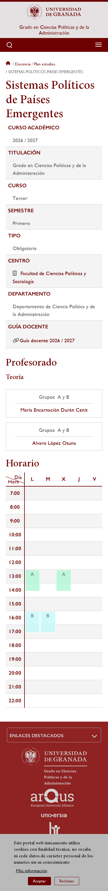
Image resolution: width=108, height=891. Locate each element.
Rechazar (66, 881)
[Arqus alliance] (52, 798)
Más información (31, 870)
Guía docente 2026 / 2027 (47, 340)
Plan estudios (44, 64)
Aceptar (39, 881)
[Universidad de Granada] (54, 12)
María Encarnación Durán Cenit (54, 410)
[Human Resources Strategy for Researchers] (54, 831)
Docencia (23, 64)
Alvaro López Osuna (54, 443)
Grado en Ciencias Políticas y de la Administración (54, 30)
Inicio (9, 64)
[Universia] (54, 815)
